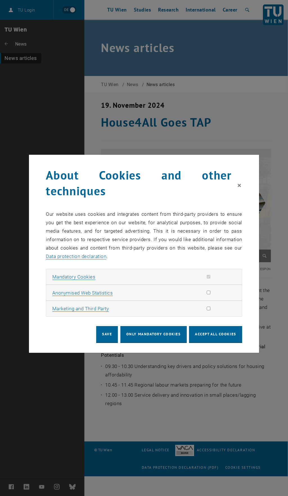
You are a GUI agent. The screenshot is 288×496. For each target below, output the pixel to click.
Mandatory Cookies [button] (74, 277)
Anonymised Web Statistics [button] (82, 293)
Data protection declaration (76, 256)
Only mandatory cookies (153, 334)
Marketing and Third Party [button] (80, 308)
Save (107, 334)
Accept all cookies (215, 334)
